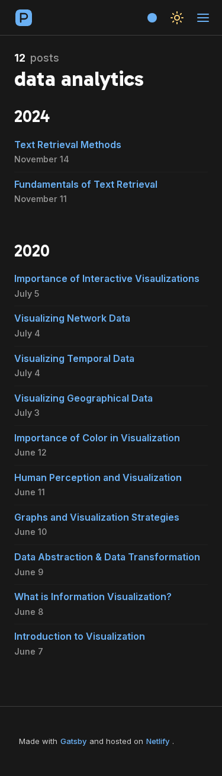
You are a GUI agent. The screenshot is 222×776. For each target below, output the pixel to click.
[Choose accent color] (152, 18)
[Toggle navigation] (203, 18)
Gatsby (73, 741)
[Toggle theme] (177, 18)
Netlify (157, 741)
